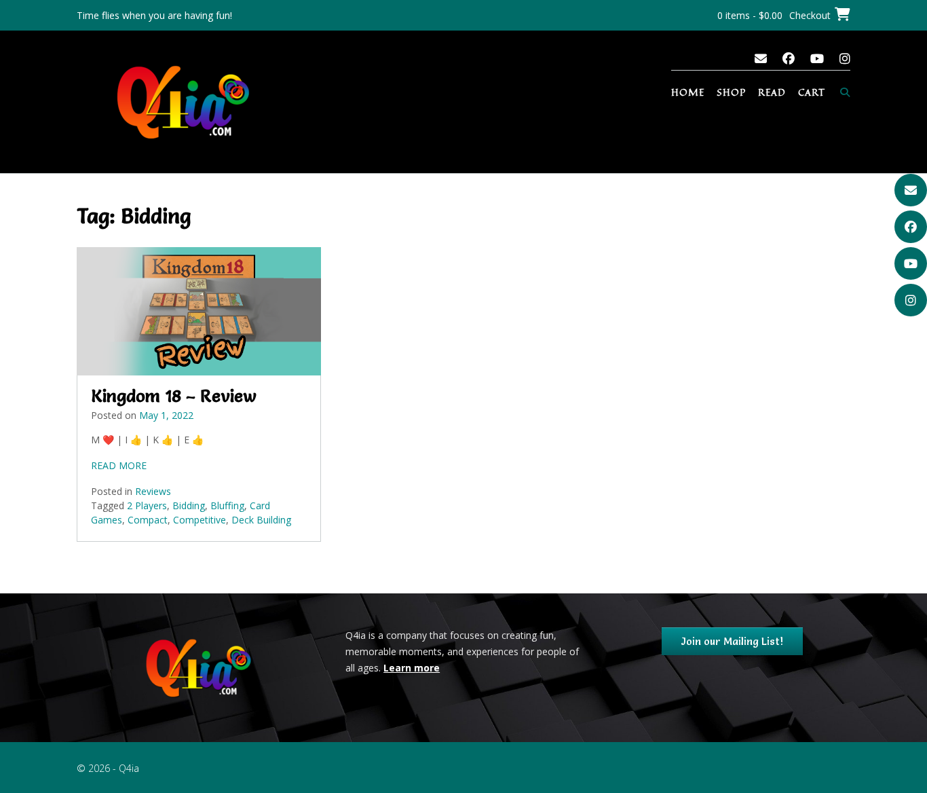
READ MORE (119, 465)
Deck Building (261, 519)
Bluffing (227, 505)
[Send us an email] (761, 58)
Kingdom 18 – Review (174, 396)
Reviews (153, 491)
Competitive (199, 519)
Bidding (188, 505)
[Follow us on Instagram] (844, 58)
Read (772, 92)
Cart (811, 92)
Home (687, 92)
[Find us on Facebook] (788, 58)
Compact (148, 519)
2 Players (147, 505)
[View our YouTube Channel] (817, 58)
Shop (731, 92)
